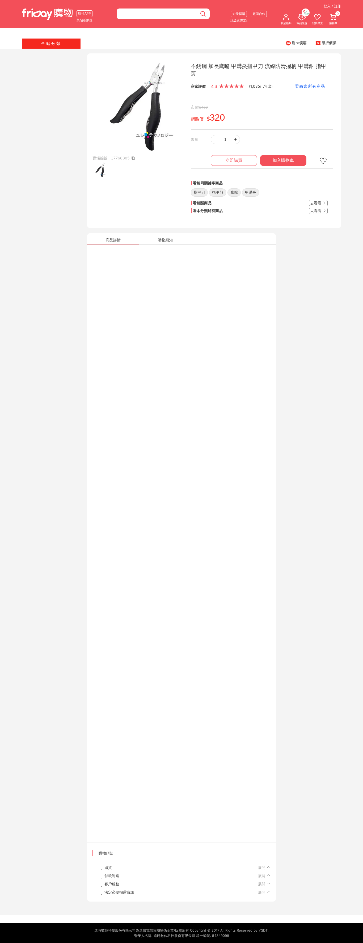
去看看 (316, 203)
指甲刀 (199, 192)
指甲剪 (217, 192)
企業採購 (239, 14)
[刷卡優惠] (296, 43)
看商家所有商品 (310, 86)
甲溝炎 (250, 192)
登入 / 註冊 (332, 6)
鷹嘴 (234, 192)
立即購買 (233, 160)
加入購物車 (283, 160)
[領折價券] (326, 43)
